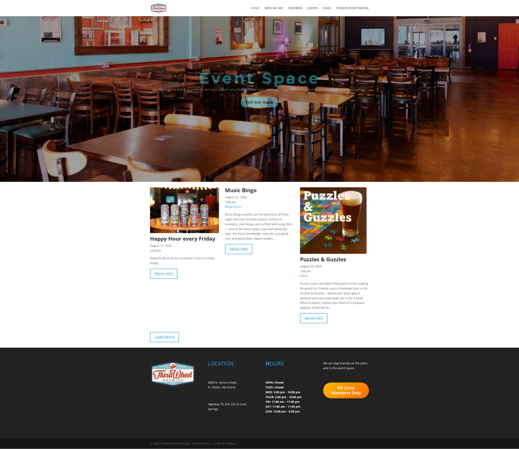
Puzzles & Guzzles (323, 259)
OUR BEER (295, 8)
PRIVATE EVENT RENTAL (352, 8)
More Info (163, 273)
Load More (164, 337)
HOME (255, 8)
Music (238, 207)
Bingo (229, 207)
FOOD (327, 8)
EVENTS (312, 8)
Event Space (259, 70)
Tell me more (259, 94)
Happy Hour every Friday (182, 238)
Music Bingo (241, 190)
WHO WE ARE (274, 8)
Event (304, 276)
